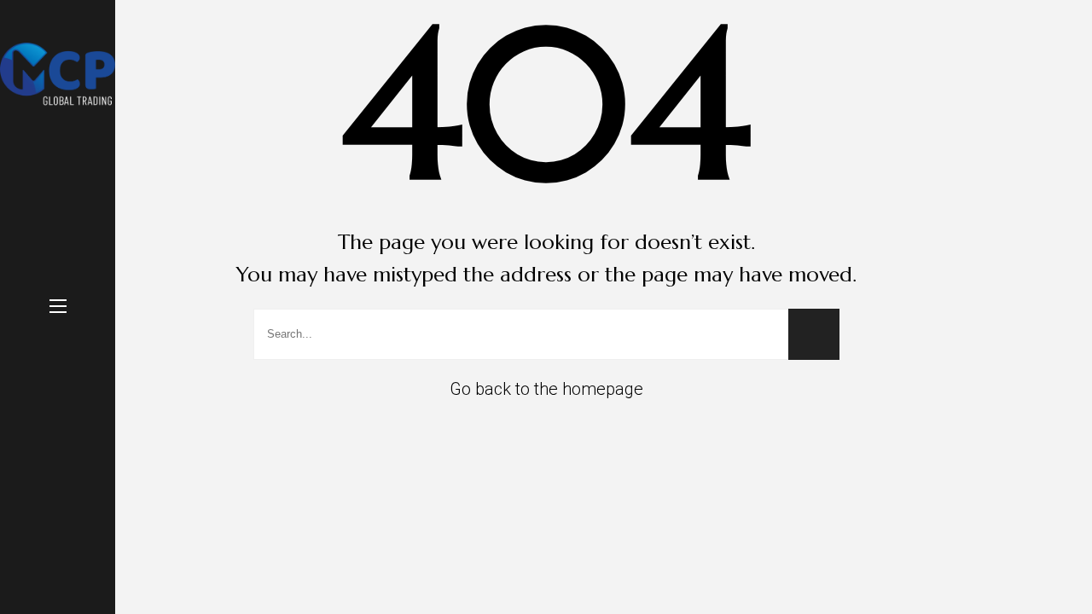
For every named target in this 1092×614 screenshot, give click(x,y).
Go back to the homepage (546, 389)
